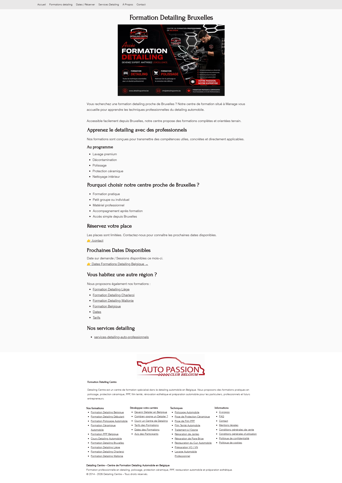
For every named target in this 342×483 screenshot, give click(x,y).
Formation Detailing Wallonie (113, 300)
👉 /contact (95, 240)
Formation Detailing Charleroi (113, 295)
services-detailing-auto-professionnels (121, 337)
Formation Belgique (107, 306)
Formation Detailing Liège (111, 289)
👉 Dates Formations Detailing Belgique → (117, 264)
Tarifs (96, 317)
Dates (97, 312)
